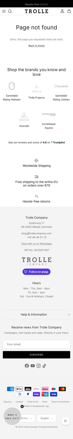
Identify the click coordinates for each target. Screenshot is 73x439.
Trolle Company (30, 427)
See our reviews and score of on (36, 142)
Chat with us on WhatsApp (36, 243)
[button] (12, 416)
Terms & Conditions (60, 401)
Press (44, 401)
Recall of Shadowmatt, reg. (36, 406)
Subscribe (36, 354)
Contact (19, 401)
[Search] (12, 11)
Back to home (36, 45)
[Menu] (4, 11)
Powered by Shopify (48, 427)
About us (8, 401)
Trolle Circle (32, 401)
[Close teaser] (22, 406)
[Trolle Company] (36, 11)
